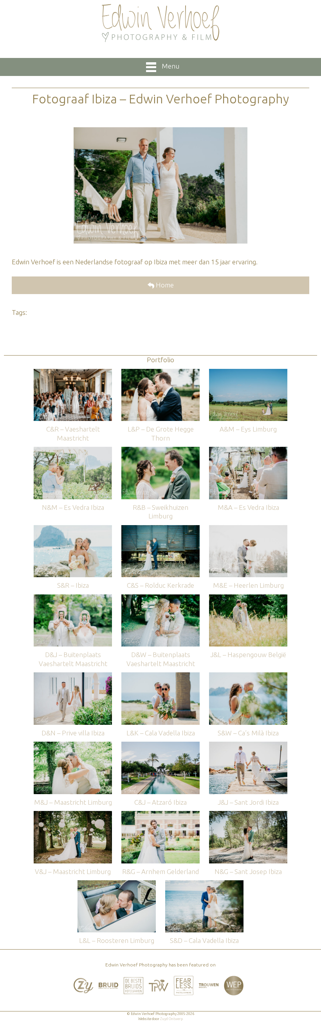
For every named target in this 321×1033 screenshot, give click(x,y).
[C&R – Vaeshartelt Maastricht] (73, 372)
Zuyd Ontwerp (171, 1019)
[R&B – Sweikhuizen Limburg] (160, 450)
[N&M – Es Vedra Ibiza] (73, 450)
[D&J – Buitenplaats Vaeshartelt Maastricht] (73, 598)
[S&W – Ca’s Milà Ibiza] (248, 676)
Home (164, 285)
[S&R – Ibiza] (73, 529)
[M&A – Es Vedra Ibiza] (248, 450)
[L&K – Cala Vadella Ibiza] (160, 676)
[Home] (160, 23)
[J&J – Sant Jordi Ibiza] (248, 745)
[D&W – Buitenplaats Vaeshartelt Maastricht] (160, 598)
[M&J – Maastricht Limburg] (73, 745)
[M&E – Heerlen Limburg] (248, 529)
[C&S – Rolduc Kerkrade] (160, 529)
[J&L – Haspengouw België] (248, 598)
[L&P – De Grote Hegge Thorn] (160, 372)
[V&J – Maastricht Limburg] (73, 814)
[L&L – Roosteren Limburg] (117, 884)
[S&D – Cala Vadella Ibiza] (204, 884)
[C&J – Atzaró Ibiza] (160, 745)
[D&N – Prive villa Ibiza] (73, 676)
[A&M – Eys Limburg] (248, 372)
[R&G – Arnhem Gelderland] (160, 814)
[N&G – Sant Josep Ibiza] (248, 814)
